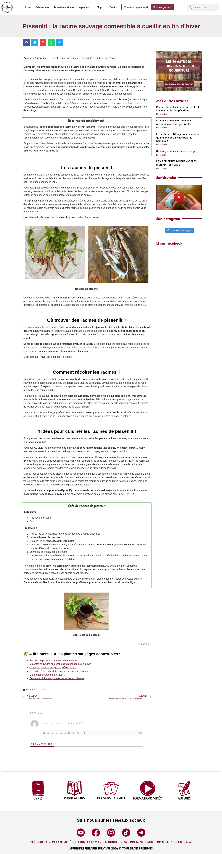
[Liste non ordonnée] (65, 733)
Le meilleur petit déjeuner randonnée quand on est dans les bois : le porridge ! (178, 137)
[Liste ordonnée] (61, 733)
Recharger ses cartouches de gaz (176, 151)
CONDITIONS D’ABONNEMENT (124, 842)
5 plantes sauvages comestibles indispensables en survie (60, 664)
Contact (114, 7)
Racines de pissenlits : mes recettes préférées (54, 660)
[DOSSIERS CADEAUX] (111, 788)
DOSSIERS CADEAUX (111, 798)
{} (82, 733)
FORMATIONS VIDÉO (147, 798)
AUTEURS (184, 798)
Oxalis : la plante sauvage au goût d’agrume (52, 667)
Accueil (27, 58)
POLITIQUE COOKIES (88, 842)
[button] (26, 42)
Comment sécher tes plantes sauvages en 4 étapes (56, 678)
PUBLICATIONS (74, 798)
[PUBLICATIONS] (74, 788)
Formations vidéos (64, 7)
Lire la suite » (161, 114)
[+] (86, 733)
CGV (189, 842)
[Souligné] (52, 733)
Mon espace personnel (136, 7)
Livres (28, 7)
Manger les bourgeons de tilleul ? (47, 675)
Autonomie (41, 58)
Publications (42, 7)
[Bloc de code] (73, 733)
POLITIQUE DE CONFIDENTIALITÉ (51, 842)
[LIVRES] (38, 788)
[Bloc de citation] (69, 733)
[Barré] (57, 733)
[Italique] (48, 733)
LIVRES (37, 798)
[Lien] (78, 733)
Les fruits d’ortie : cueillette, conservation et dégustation (58, 671)
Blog (99, 7)
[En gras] (44, 733)
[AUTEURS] (184, 788)
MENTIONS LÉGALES (159, 842)
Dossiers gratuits (162, 7)
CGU (179, 842)
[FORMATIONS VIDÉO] (147, 788)
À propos (84, 7)
